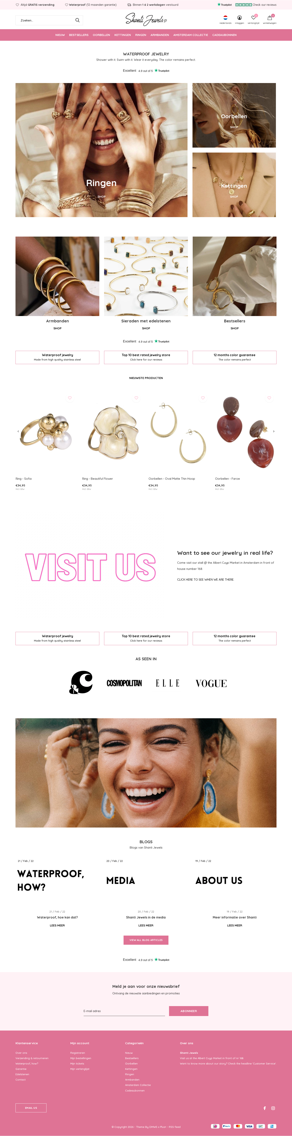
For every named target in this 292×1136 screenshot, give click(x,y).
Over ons (21, 1052)
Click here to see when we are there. (205, 579)
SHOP (102, 196)
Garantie (20, 1068)
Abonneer (189, 1011)
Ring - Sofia (24, 479)
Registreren (77, 1052)
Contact (20, 1079)
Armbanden (160, 35)
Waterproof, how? (26, 1063)
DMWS (153, 1126)
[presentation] (18, 431)
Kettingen (122, 35)
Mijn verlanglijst (79, 1068)
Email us (31, 1107)
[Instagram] (273, 1108)
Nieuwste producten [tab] (146, 378)
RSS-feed (175, 1126)
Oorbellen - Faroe (227, 479)
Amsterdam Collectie (190, 35)
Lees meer (57, 925)
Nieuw (60, 35)
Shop (57, 328)
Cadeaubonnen (224, 35)
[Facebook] (265, 1108)
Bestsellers (78, 35)
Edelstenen (22, 1074)
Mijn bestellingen (80, 1058)
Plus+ (163, 1126)
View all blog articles (146, 940)
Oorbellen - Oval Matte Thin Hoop (172, 479)
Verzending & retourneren (31, 1058)
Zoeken (77, 20)
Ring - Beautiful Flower (97, 479)
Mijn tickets (77, 1063)
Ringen (140, 35)
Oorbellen (101, 35)
